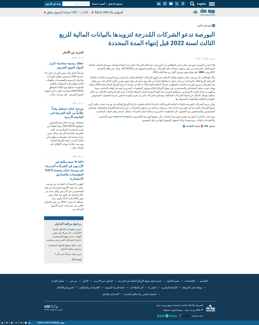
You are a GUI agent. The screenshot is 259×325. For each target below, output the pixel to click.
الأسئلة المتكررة (169, 287)
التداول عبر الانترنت (103, 280)
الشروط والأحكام (65, 287)
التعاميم (204, 280)
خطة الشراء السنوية (115, 287)
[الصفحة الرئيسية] (203, 11)
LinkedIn (158, 3)
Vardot (46, 310)
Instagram (164, 3)
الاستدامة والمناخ (111, 294)
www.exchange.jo (122, 116)
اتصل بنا (152, 287)
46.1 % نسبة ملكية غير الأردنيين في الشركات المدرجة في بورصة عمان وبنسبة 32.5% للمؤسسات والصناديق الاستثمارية (64, 170)
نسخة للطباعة (193, 126)
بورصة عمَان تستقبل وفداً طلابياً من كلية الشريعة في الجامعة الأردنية (66, 113)
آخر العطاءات (136, 287)
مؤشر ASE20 (65, 322)
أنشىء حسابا (98, 3)
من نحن (73, 280)
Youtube (170, 3)
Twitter (176, 3)
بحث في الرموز (53, 3)
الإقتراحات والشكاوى (89, 287)
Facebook (182, 3)
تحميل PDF (209, 126)
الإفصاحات (189, 280)
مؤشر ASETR (31, 322)
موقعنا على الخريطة (192, 287)
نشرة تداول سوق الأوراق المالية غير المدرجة (139, 280)
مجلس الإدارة (57, 280)
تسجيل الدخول (115, 3)
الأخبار (85, 280)
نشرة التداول (173, 280)
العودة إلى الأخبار (204, 25)
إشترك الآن (76, 259)
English (201, 4)
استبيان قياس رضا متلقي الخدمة (140, 294)
